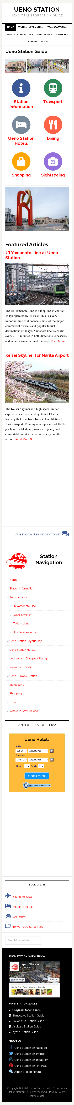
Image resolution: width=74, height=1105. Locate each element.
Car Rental (19, 917)
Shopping (15, 693)
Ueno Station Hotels (22, 649)
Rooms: (20, 766)
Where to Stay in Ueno (23, 711)
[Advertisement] (37, 483)
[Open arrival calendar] (52, 751)
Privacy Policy (57, 1092)
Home (13, 579)
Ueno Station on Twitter (29, 1053)
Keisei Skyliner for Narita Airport (37, 355)
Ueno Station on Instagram (31, 1059)
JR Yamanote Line (24, 606)
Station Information (21, 588)
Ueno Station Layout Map (25, 641)
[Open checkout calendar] (52, 760)
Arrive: (18, 746)
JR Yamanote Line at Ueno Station (31, 255)
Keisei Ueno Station (21, 667)
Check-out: (20, 755)
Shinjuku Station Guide (26, 1010)
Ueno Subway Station (23, 676)
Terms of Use (37, 1096)
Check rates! (37, 776)
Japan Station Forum (27, 1071)
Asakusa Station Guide (26, 1026)
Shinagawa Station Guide (28, 1015)
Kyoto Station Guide (25, 1032)
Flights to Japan (23, 896)
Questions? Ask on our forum (38, 534)
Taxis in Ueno (21, 623)
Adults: (34, 766)
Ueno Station (37, 9)
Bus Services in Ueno (26, 632)
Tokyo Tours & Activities (28, 926)
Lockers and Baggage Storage (28, 658)
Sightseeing (16, 684)
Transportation (18, 597)
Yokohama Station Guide (28, 1021)
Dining (13, 702)
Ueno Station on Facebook (31, 1047)
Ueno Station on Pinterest (30, 1065)
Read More (58, 341)
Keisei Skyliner (22, 614)
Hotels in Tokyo (23, 906)
